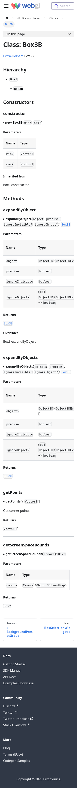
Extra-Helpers (13, 56)
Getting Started (14, 664)
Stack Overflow (14, 725)
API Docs (9, 677)
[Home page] (7, 18)
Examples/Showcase (18, 683)
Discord (9, 706)
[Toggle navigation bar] (6, 6)
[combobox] (62, 5)
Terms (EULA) (13, 754)
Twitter (8, 712)
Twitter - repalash (16, 719)
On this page (15, 34)
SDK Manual (12, 670)
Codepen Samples (16, 761)
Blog (6, 748)
